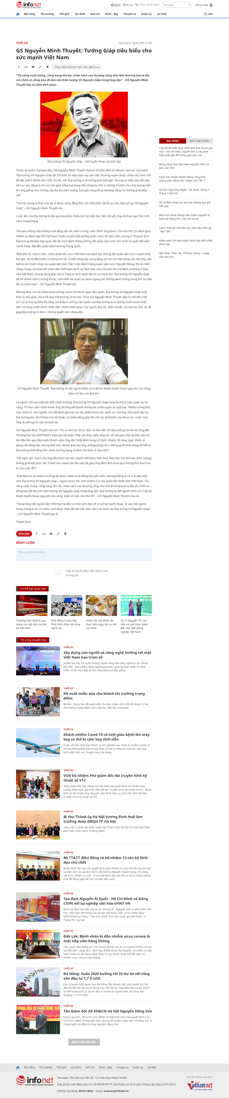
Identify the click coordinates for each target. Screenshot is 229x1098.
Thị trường (47, 14)
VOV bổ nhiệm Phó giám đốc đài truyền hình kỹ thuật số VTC (105, 778)
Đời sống (29, 14)
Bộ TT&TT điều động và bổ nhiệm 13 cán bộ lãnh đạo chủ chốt (106, 860)
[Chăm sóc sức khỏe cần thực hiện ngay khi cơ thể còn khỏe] (101, 605)
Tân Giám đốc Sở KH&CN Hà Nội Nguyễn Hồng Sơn (108, 1011)
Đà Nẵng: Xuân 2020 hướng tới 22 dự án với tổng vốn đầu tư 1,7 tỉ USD (107, 976)
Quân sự (146, 14)
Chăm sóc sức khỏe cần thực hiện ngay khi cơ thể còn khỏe (101, 624)
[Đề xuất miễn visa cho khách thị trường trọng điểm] (38, 701)
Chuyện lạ (130, 14)
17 (204, 180)
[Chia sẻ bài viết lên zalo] (26, 67)
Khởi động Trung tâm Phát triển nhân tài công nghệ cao (65, 624)
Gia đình (80, 14)
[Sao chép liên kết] (40, 67)
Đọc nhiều (173, 140)
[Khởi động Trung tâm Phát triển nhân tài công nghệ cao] (66, 605)
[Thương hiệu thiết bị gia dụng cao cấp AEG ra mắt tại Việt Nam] (31, 605)
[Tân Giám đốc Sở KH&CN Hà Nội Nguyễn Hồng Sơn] (38, 1019)
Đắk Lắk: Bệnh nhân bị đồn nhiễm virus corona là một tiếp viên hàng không (107, 938)
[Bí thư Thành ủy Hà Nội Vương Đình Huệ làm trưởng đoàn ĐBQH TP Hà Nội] (38, 825)
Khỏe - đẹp (111, 14)
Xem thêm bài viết (84, 1042)
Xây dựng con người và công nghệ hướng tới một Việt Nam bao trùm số (107, 655)
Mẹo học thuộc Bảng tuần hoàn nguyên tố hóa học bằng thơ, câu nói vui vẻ (184, 216)
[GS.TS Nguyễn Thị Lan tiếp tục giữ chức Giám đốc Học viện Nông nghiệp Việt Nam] (136, 605)
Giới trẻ (95, 14)
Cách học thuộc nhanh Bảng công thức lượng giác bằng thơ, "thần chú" (182, 178)
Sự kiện (162, 14)
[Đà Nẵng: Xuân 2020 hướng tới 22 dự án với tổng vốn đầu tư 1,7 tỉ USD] (38, 982)
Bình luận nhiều (199, 140)
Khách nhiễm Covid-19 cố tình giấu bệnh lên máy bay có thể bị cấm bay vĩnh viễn (107, 737)
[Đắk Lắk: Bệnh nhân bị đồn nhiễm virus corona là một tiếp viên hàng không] (38, 944)
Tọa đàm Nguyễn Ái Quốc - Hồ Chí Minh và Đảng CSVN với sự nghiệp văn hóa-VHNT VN (106, 901)
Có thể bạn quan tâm (33, 588)
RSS (210, 14)
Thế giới (64, 14)
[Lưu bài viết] (47, 67)
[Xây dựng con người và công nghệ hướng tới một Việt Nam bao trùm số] (38, 660)
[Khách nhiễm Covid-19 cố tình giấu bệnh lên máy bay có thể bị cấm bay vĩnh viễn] (38, 742)
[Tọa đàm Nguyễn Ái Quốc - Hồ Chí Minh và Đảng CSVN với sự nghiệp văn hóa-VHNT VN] (38, 907)
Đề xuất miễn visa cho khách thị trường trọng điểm (104, 696)
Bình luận (24, 533)
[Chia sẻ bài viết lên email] (33, 67)
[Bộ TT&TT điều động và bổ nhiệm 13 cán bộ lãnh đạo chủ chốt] (38, 866)
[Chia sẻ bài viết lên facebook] (18, 67)
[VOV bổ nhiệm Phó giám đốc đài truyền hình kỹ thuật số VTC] (38, 783)
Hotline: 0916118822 (149, 4)
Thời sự (22, 43)
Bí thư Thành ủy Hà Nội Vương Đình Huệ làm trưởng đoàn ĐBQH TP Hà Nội (103, 819)
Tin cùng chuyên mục (34, 640)
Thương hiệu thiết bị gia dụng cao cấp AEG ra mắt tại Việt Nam (31, 624)
